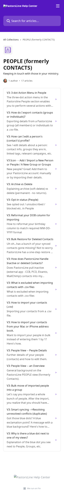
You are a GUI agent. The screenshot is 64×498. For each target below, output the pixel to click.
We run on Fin (34, 488)
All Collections (11, 39)
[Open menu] (58, 6)
